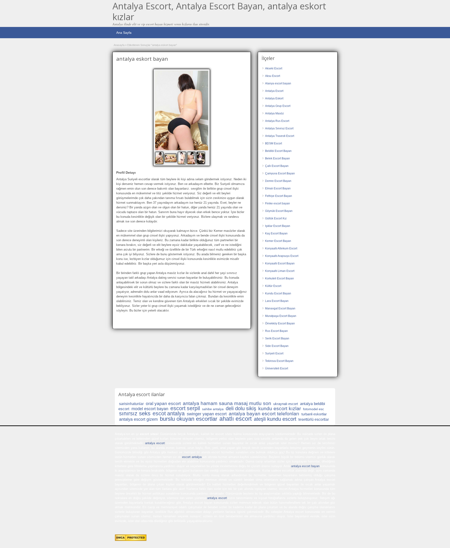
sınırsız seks (134, 413)
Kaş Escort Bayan (276, 233)
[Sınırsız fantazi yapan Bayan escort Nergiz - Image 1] (160, 157)
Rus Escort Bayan (276, 331)
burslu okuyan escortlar (188, 419)
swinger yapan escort (207, 414)
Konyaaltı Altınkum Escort (281, 248)
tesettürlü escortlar (313, 419)
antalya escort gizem (138, 419)
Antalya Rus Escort (277, 121)
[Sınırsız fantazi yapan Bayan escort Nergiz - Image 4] (192, 157)
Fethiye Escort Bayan (278, 196)
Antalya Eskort (274, 98)
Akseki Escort (273, 68)
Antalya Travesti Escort (279, 136)
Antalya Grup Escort (277, 106)
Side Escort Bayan (277, 346)
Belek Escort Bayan (277, 158)
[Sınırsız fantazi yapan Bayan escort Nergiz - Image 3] (182, 157)
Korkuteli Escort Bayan (279, 278)
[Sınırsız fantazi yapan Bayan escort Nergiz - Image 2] (171, 157)
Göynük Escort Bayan (278, 211)
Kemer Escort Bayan (278, 241)
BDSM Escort (273, 143)
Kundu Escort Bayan (278, 293)
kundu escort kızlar (279, 408)
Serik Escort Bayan (277, 338)
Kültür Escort (273, 286)
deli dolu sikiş (241, 408)
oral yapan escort (163, 403)
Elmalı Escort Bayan (278, 188)
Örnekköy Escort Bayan (280, 323)
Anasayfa (119, 45)
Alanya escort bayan (278, 83)
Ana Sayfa (123, 32)
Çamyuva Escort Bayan (280, 173)
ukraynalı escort (285, 404)
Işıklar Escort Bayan (277, 226)
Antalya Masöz (274, 113)
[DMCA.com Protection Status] (130, 540)
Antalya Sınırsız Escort (279, 128)
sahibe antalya (213, 409)
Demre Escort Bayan (278, 181)
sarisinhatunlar (131, 404)
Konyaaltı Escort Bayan (280, 263)
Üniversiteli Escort (276, 368)
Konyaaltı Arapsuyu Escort (281, 256)
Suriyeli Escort (274, 353)
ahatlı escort (235, 418)
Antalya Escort (274, 91)
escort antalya (191, 457)
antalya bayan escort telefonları (264, 413)
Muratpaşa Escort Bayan (280, 316)
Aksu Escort (272, 76)
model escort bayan (149, 408)
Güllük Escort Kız (276, 218)
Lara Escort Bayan (277, 301)
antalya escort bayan (305, 466)
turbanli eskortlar (314, 414)
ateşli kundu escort (275, 419)
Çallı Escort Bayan (277, 166)
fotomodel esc (313, 409)
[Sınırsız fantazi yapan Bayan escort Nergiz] (181, 110)
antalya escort (155, 443)
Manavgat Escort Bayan (280, 308)
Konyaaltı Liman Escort (279, 271)
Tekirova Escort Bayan (279, 361)
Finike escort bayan (277, 203)
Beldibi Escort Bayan (278, 151)
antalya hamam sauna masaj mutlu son (227, 403)
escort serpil (185, 408)
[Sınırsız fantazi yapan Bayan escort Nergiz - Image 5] (201, 157)
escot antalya (169, 413)
